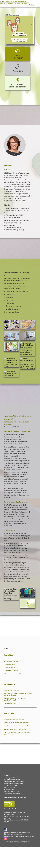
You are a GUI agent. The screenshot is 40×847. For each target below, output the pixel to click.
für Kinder (23, 1)
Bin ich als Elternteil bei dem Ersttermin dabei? (17, 733)
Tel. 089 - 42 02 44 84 (10, 786)
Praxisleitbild (17, 3)
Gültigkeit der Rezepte (11, 690)
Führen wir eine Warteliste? (13, 674)
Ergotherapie (8, 1)
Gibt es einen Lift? (10, 667)
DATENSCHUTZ (22, 797)
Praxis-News (17, 71)
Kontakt (25, 3)
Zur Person (3, 3)
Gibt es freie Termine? (11, 671)
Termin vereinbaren (18, 57)
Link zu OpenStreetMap (11, 809)
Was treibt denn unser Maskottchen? (17, 85)
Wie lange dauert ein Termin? (14, 719)
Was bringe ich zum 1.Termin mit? (15, 729)
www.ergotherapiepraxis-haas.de (13, 783)
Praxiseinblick (10, 3)
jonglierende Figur (13, 543)
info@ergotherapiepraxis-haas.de (14, 781)
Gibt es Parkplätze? (10, 664)
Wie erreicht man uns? (11, 661)
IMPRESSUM (13, 797)
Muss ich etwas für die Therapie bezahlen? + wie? (15, 699)
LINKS (6, 797)
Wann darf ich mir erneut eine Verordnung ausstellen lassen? (18, 694)
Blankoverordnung (10, 703)
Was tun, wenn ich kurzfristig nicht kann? (17, 726)
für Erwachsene (16, 1)
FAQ (22, 3)
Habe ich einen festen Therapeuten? (16, 723)
